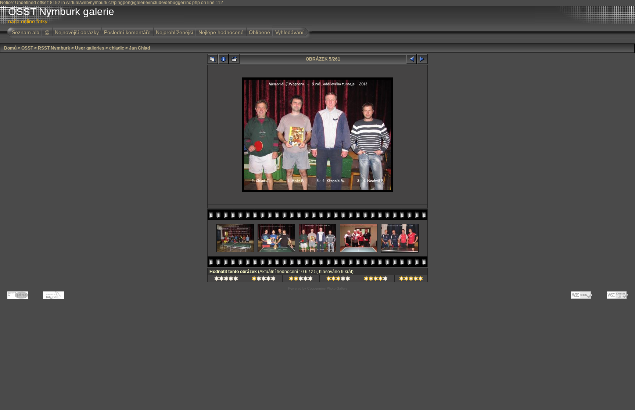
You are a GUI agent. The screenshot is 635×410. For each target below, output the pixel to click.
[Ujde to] (301, 279)
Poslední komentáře (127, 32)
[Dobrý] (338, 279)
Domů (10, 48)
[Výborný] (376, 279)
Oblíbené (259, 32)
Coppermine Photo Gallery (327, 288)
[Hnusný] (226, 279)
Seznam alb (25, 32)
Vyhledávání (289, 32)
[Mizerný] (264, 279)
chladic (116, 48)
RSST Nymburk (54, 48)
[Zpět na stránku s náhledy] (213, 59)
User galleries (89, 48)
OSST (27, 48)
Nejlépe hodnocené (221, 32)
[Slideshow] (234, 59)
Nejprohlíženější (174, 32)
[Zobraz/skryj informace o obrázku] (223, 59)
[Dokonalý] (411, 279)
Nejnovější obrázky (77, 32)
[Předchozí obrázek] (411, 59)
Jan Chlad (139, 48)
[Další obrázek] (422, 59)
